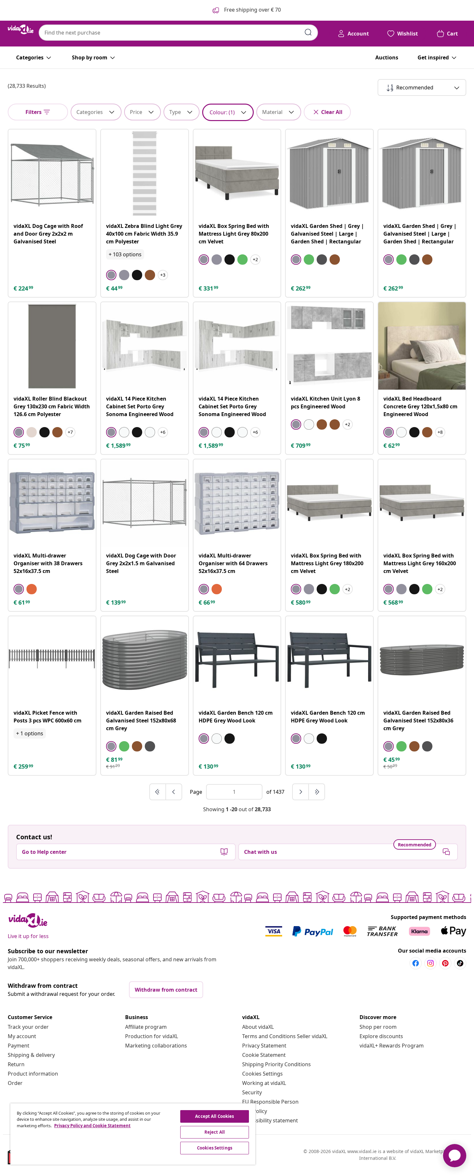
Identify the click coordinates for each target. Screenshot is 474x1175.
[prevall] (158, 792)
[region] (132, 1134)
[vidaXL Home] (21, 29)
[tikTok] (460, 963)
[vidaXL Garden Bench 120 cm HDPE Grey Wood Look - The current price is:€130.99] (237, 660)
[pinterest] (445, 963)
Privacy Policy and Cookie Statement (92, 1126)
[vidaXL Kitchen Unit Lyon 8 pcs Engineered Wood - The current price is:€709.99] (329, 346)
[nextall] (316, 792)
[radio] (111, 275)
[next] (301, 792)
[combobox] (178, 33)
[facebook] (415, 963)
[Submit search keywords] (308, 32)
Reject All (214, 1132)
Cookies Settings (262, 1073)
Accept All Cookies (214, 1116)
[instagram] (430, 963)
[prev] (174, 792)
